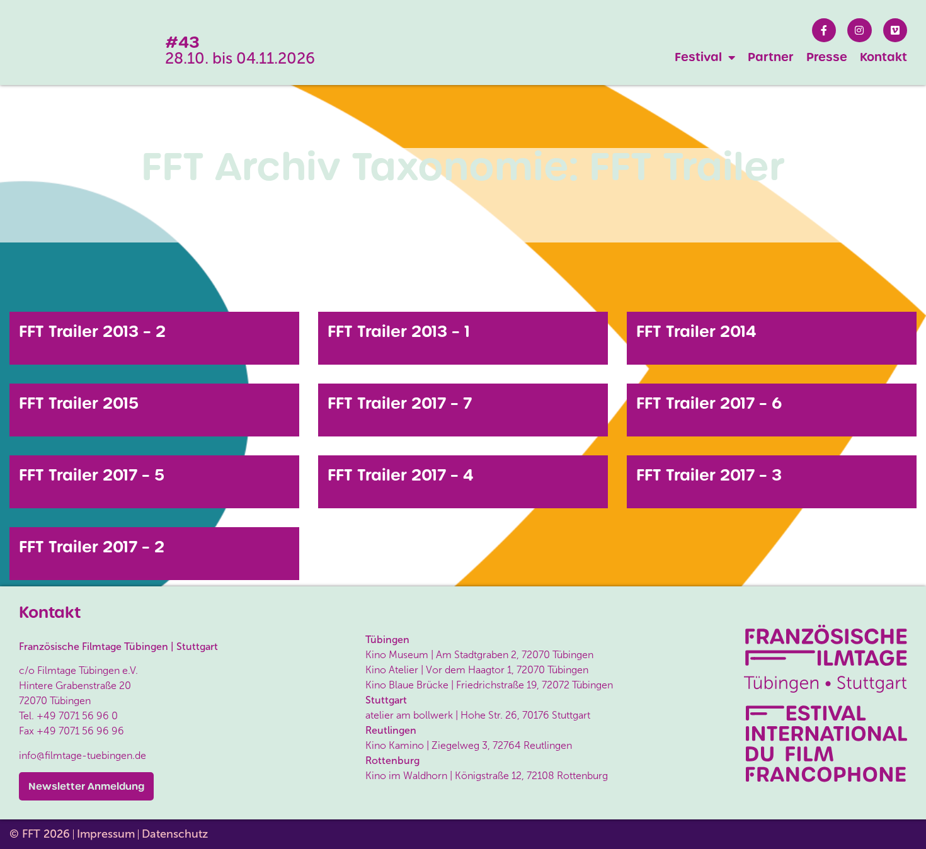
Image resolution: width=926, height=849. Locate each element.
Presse (826, 57)
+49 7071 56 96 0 (77, 715)
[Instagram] (859, 30)
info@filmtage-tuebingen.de (82, 755)
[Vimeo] (895, 30)
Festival (698, 57)
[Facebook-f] (824, 30)
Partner (771, 57)
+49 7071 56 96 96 (80, 731)
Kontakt (883, 57)
